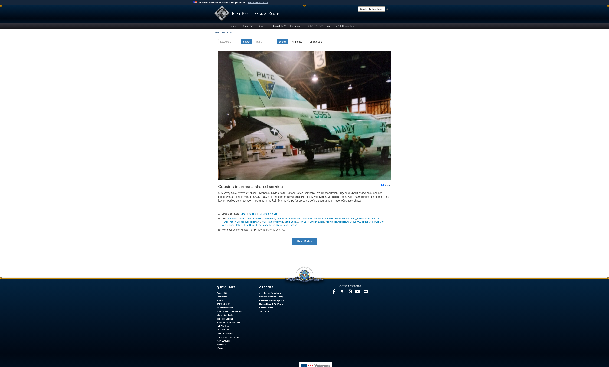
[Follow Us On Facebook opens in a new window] (334, 292)
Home (233, 25)
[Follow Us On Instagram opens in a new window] (350, 292)
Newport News (341, 221)
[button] (259, 2)
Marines (250, 218)
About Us (247, 25)
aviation (322, 218)
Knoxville (312, 218)
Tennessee (282, 218)
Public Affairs (277, 25)
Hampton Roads (236, 218)
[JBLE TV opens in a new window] (358, 292)
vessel (360, 218)
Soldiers (277, 224)
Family (286, 224)
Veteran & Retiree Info (319, 25)
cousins (259, 218)
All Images (297, 41)
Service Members (336, 218)
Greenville (278, 221)
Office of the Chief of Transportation (254, 224)
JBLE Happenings (345, 25)
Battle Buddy (291, 221)
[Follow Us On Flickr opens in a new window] (366, 292)
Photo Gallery (305, 241)
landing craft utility (298, 218)
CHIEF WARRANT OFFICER (364, 221)
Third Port (370, 218)
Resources (295, 25)
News (261, 25)
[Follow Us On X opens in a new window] (342, 292)
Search (246, 41)
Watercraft (267, 221)
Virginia (329, 221)
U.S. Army (351, 218)
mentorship (269, 218)
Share (387, 185)
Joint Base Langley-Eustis (311, 221)
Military (294, 224)
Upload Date (316, 41)
